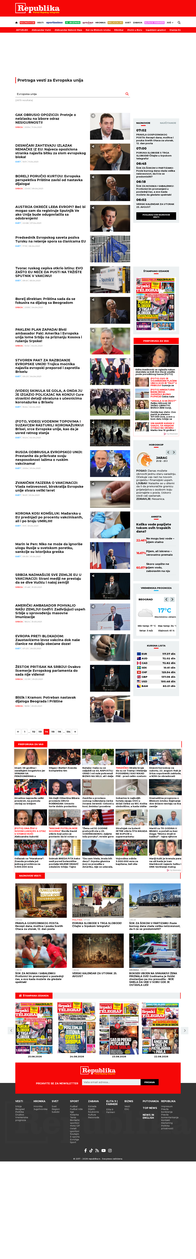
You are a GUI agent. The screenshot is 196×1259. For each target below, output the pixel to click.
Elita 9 (109, 1109)
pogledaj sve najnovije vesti (156, 216)
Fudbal (73, 1106)
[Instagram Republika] (110, 1150)
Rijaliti (91, 1109)
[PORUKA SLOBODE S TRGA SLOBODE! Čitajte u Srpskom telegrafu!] (98, 900)
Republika (168, 1101)
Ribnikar (119, 30)
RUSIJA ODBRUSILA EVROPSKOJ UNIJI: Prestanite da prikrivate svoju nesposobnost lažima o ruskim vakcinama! (48, 457)
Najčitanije (168, 122)
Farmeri (110, 1112)
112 (33, 731)
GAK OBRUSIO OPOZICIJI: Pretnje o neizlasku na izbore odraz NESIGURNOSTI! (45, 118)
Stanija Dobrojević (180, 30)
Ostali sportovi (74, 1130)
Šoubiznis (93, 1112)
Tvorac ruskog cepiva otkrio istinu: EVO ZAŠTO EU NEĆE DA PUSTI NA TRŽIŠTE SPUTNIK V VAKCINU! (49, 272)
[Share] (93, 115)
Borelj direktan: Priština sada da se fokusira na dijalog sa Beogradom (45, 301)
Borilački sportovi (75, 1121)
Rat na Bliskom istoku (98, 30)
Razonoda (93, 1117)
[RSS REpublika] (104, 1150)
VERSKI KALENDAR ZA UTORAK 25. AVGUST (155, 205)
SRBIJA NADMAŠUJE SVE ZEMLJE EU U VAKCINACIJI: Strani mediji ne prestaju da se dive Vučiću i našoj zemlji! (48, 578)
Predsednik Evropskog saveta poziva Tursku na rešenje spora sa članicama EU (50, 239)
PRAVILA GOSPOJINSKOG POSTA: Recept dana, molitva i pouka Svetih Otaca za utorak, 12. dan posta (155, 139)
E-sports (75, 1136)
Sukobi (55, 1112)
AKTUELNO (22, 30)
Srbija (19, 127)
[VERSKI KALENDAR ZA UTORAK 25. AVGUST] (98, 951)
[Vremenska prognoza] (145, 613)
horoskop (156, 444)
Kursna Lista (156, 645)
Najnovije (143, 122)
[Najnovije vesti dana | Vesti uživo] (72, 22)
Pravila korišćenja (166, 1110)
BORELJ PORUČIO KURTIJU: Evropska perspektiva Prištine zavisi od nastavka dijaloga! (49, 180)
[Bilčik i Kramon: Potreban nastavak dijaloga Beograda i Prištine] (110, 709)
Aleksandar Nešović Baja (68, 30)
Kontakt (165, 1120)
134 (68, 731)
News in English (148, 1116)
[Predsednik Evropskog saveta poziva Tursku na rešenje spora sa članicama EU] (110, 249)
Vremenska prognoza (21, 1119)
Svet (128, 22)
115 (53, 731)
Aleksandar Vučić (41, 30)
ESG (126, 1109)
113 (40, 731)
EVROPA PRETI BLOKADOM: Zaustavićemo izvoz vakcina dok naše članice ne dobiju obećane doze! (47, 640)
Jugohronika (40, 1109)
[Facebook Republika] (86, 1150)
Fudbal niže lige (76, 1110)
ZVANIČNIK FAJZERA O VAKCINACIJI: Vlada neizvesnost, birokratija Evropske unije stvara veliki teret (49, 486)
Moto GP (75, 1125)
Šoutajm (74, 1134)
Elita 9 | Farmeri (112, 1103)
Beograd (146, 599)
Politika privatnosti (167, 1127)
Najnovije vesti (30, 875)
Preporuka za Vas (156, 340)
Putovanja (151, 1101)
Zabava (137, 22)
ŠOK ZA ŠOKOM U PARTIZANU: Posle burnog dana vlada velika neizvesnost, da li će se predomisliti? (155, 172)
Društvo (19, 1114)
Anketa (156, 516)
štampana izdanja (36, 995)
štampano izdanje (156, 271)
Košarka (74, 1114)
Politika (77, 920)
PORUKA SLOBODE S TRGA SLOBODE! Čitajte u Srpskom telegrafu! (154, 155)
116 (59, 731)
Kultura (92, 1114)
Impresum (167, 1106)
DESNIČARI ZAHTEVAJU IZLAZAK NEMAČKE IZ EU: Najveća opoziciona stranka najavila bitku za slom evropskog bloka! (50, 151)
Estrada (92, 1106)
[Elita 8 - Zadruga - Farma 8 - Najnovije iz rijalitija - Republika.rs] (154, 23)
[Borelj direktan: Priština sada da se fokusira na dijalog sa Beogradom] (110, 310)
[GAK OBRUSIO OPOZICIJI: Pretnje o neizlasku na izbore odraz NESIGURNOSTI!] (110, 126)
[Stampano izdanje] (156, 304)
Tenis (73, 1117)
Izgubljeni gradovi (156, 30)
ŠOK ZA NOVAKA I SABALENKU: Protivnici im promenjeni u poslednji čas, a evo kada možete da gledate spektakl (155, 190)
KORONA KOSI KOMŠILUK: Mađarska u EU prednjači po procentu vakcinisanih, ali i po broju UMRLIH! (49, 517)
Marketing (167, 1123)
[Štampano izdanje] (34, 1028)
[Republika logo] (37, 8)
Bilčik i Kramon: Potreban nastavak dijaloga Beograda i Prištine (45, 699)
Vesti (40, 22)
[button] (168, 452)
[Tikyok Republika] (91, 1150)
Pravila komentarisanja (169, 1116)
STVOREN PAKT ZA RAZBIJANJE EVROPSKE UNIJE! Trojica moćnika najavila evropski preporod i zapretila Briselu (47, 366)
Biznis (128, 1101)
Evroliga (74, 1139)
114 (46, 731)
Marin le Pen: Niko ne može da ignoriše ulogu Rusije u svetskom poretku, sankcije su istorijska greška (49, 548)
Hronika (100, 22)
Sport (74, 1101)
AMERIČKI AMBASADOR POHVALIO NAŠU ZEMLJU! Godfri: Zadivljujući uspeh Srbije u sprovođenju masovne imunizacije (50, 611)
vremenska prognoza (156, 587)
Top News (150, 1108)
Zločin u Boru (134, 30)
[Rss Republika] (97, 1150)
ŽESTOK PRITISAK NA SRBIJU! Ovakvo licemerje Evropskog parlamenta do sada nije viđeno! (48, 670)
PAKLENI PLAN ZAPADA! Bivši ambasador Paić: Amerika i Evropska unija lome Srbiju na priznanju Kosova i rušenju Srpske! (48, 335)
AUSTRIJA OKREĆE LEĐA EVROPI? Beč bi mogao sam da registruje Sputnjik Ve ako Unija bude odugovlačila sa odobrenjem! (50, 212)
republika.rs (94, 1158)
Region (56, 1109)
